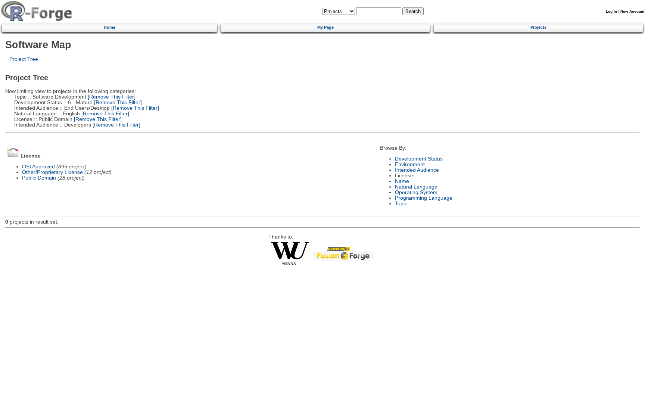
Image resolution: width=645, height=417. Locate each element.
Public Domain (39, 178)
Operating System (416, 192)
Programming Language (423, 198)
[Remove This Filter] (110, 97)
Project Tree (23, 59)
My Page (325, 27)
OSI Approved (38, 166)
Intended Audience (417, 170)
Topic (401, 203)
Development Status (419, 159)
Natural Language (416, 187)
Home (109, 27)
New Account (632, 11)
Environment (410, 164)
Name (402, 181)
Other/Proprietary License (52, 172)
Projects (538, 27)
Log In (611, 11)
